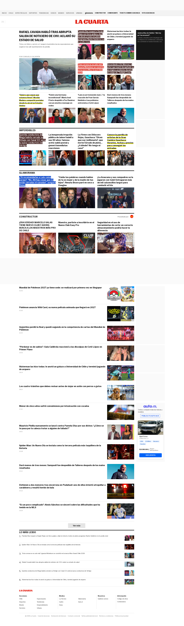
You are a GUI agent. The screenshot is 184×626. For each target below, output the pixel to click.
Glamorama (27, 172)
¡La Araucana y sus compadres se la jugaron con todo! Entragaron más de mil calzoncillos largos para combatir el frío (115, 181)
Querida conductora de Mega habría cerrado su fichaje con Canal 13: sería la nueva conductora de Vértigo (56, 571)
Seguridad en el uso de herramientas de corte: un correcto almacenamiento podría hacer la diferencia (115, 226)
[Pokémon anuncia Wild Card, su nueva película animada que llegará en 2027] (120, 314)
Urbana (79, 13)
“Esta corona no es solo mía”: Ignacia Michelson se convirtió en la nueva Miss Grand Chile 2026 (53, 553)
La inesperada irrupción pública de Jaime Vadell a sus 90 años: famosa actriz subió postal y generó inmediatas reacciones (60, 141)
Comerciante (113, 13)
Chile (11, 13)
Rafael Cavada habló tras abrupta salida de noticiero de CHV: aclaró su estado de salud (47, 36)
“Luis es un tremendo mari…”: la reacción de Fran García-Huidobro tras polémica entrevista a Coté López (91, 99)
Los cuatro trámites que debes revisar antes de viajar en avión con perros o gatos (60, 386)
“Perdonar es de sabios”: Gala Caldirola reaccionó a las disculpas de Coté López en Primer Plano (60, 348)
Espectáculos (21, 13)
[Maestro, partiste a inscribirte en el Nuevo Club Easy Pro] (76, 243)
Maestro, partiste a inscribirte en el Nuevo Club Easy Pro (76, 224)
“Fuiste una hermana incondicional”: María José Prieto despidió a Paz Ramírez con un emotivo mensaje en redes (61, 100)
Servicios (70, 13)
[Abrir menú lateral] (3, 21)
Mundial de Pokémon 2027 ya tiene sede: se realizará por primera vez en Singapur (60, 287)
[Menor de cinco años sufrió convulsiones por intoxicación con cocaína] (120, 413)
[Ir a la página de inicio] (92, 22)
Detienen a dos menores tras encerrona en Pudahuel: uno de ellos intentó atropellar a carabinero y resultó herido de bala (62, 486)
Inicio (4, 13)
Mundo (61, 13)
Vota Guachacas (148, 13)
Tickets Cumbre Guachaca (130, 13)
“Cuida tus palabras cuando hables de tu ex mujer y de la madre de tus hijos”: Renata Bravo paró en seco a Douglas (76, 181)
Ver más (76, 525)
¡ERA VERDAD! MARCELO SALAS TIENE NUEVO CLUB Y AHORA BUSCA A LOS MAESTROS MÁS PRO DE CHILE (37, 226)
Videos (53, 13)
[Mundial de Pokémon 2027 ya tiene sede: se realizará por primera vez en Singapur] (120, 294)
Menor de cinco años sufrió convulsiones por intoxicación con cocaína (54, 406)
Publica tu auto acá (150, 416)
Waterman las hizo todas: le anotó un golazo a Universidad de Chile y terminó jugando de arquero (120, 35)
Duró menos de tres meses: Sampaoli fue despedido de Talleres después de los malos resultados (120, 99)
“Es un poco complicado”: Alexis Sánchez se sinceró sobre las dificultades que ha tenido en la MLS (59, 506)
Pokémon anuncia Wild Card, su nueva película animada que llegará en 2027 (57, 307)
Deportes (33, 13)
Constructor (100, 13)
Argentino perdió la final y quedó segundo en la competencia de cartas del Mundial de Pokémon (62, 328)
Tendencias (44, 13)
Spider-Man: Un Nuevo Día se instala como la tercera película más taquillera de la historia (60, 447)
